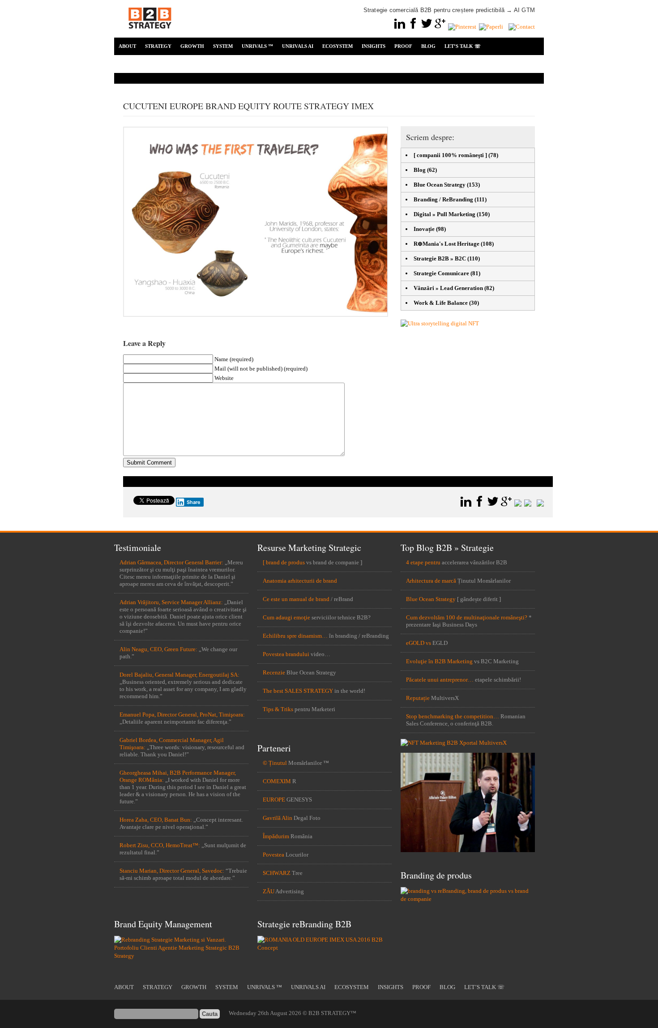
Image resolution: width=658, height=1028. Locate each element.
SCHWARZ (277, 873)
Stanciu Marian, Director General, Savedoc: (172, 870)
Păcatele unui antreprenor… (440, 679)
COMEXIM (277, 781)
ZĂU (268, 891)
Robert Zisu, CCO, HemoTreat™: (160, 845)
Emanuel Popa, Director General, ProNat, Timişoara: (182, 714)
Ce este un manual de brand (296, 599)
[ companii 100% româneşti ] (450, 155)
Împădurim (276, 836)
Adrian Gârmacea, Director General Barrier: (171, 562)
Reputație (418, 698)
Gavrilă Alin (277, 818)
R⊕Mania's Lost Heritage (446, 243)
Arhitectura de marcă (431, 580)
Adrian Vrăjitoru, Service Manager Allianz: (171, 602)
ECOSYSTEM (337, 46)
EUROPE (274, 799)
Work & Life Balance (441, 302)
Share (194, 502)
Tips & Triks (278, 709)
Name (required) (233, 359)
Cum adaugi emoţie (286, 617)
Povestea (273, 854)
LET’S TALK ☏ (462, 46)
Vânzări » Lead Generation (448, 288)
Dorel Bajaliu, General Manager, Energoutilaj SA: (179, 674)
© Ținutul (275, 762)
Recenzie (274, 672)
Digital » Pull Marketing (444, 214)
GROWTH (192, 46)
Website (224, 378)
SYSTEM (223, 46)
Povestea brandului (286, 654)
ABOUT (127, 46)
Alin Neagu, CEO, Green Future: (158, 649)
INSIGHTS (373, 46)
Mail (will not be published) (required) (261, 368)
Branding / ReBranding (443, 199)
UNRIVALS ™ (257, 46)
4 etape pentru (423, 562)
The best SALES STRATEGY (298, 690)
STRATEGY (158, 46)
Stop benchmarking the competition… (452, 716)
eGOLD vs (418, 643)
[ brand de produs (284, 562)
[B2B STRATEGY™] (150, 33)
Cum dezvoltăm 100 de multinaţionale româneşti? (466, 617)
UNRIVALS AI (297, 46)
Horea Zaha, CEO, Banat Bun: (156, 819)
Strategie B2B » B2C (440, 258)
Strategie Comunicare (441, 273)
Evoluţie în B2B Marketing (439, 661)
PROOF (403, 46)
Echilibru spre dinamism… (295, 635)
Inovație (424, 229)
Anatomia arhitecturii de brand (300, 580)
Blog (420, 169)
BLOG (428, 46)
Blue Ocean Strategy (440, 184)
